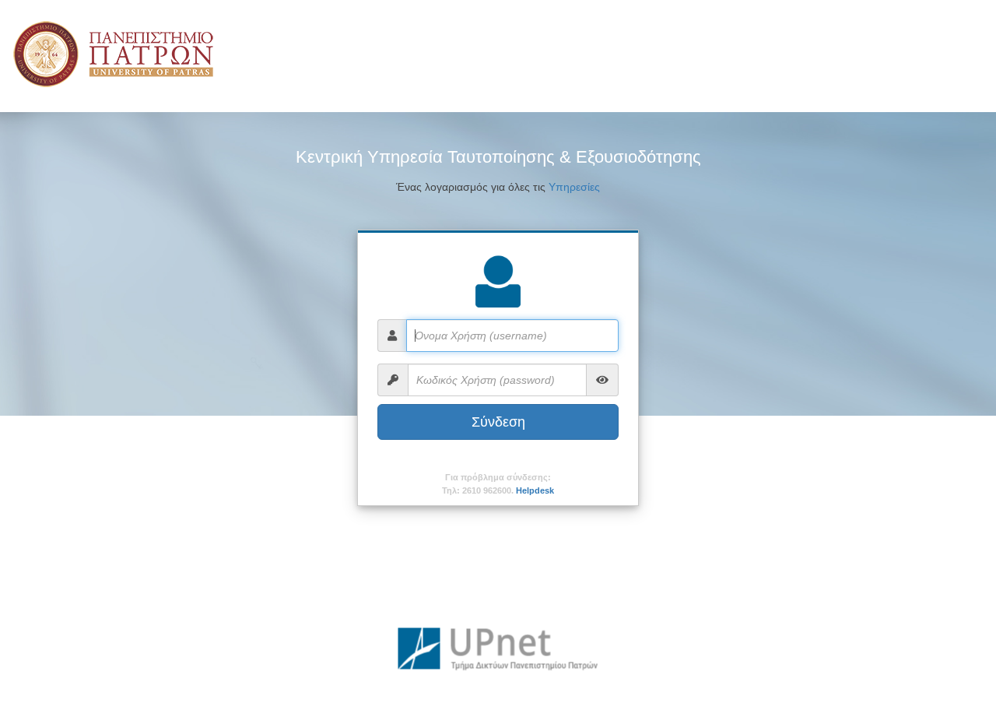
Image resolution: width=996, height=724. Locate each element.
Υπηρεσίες (574, 187)
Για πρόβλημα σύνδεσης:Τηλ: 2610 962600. (498, 484)
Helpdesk (535, 490)
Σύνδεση (498, 422)
